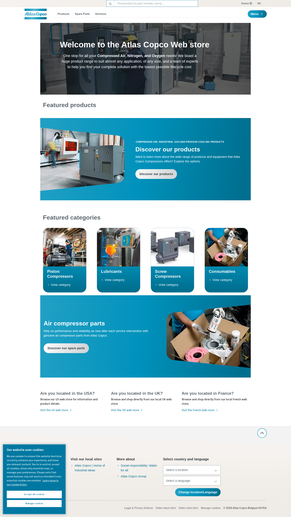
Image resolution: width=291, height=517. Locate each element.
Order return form (166, 508)
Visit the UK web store (125, 410)
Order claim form (188, 508)
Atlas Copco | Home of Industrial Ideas (90, 468)
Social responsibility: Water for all (139, 468)
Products (63, 13)
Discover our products (156, 174)
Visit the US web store (54, 410)
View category (61, 284)
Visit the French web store (198, 410)
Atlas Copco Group (133, 476)
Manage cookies (211, 508)
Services (100, 13)
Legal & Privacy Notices (138, 508)
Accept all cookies (34, 494)
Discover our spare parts (66, 348)
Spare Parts (82, 13)
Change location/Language (198, 492)
